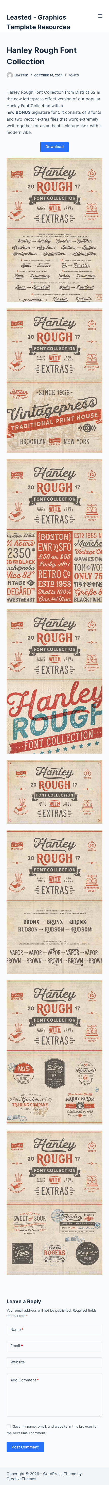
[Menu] (100, 16)
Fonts (73, 75)
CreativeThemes (21, 1478)
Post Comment (25, 1447)
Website (17, 1362)
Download (54, 146)
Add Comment (24, 1380)
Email (16, 1345)
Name (17, 1329)
